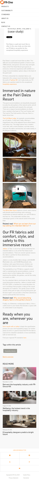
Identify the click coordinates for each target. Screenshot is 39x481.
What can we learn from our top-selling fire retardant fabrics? (19, 224)
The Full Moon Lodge (9, 118)
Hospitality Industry (10, 351)
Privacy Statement (13, 478)
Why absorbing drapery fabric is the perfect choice (17, 299)
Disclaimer (26, 478)
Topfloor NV (13, 80)
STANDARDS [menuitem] (5, 14)
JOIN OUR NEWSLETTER (19, 450)
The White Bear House (10, 210)
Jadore (5, 249)
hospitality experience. (10, 84)
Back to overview (8, 357)
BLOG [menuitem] (3, 22)
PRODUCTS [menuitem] (5, 6)
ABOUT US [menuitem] (4, 18)
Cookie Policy (26, 475)
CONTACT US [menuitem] (5, 26)
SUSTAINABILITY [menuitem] (7, 10)
